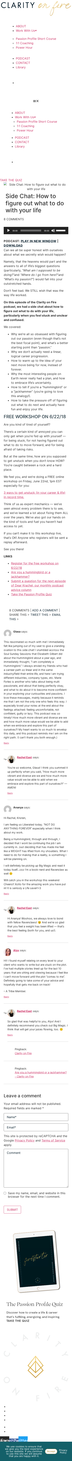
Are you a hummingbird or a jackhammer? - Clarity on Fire (41, 1074)
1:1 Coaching (24, 43)
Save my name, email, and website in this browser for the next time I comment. (36, 1194)
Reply (6, 743)
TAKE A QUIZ (36, 83)
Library (21, 67)
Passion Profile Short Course (36, 39)
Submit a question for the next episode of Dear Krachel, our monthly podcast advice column (38, 585)
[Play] (8, 230)
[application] (36, 230)
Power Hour (24, 47)
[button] (36, 101)
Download (13, 245)
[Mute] (53, 230)
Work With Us (25, 30)
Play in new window (38, 241)
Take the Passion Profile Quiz (31, 594)
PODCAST (23, 58)
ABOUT (21, 26)
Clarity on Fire (23, 1053)
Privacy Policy (25, 1140)
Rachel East (24, 757)
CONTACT (23, 63)
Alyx (16, 950)
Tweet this (39, 615)
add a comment (45, 610)
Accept (51, 1451)
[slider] (61, 230)
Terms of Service (53, 1140)
